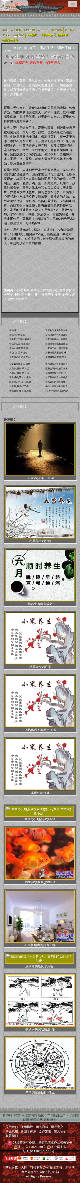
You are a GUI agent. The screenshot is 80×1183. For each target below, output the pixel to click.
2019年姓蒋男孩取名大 (56, 390)
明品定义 (57, 1127)
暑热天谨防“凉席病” (18, 348)
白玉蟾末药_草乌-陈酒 (20, 381)
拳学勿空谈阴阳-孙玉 (40, 1092)
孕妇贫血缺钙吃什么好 (56, 372)
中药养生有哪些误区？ (40, 604)
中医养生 (21, 299)
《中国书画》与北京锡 (56, 348)
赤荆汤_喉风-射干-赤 (19, 372)
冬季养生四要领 (40, 541)
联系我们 (12, 1136)
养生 (37, 294)
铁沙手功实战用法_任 (40, 1029)
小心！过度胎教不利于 (56, 386)
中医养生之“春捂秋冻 (19, 343)
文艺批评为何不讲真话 (56, 334)
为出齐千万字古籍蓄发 (20, 339)
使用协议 (27, 1127)
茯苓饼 (12, 330)
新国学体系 (28, 1131)
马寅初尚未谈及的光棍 (56, 330)
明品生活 (47, 35)
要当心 (66, 294)
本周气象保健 (40, 793)
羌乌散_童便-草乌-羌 (19, 368)
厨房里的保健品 (17, 334)
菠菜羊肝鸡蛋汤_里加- (20, 364)
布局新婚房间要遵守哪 (40, 945)
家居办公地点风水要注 (40, 819)
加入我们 (60, 1131)
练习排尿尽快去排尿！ (56, 364)
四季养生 (23, 290)
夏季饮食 (65, 290)
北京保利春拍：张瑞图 (56, 339)
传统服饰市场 (10, 40)
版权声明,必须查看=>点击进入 (37, 62)
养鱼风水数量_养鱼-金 (40, 882)
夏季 (58, 294)
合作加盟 (45, 1131)
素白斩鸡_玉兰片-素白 (20, 377)
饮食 (11, 299)
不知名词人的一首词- (40, 478)
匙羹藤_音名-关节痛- (19, 386)
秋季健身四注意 (40, 667)
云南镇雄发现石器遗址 (56, 343)
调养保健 (64, 47)
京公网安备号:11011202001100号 (44, 1149)
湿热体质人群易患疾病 (40, 730)
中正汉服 (12, 1131)
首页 (32, 47)
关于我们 (12, 1127)
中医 (17, 294)
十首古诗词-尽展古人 (19, 356)
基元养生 (27, 294)
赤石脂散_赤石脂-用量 (20, 390)
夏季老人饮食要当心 (44, 290)
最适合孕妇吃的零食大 (56, 368)
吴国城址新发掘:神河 (55, 356)
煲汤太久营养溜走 (18, 352)
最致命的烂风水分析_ (40, 966)
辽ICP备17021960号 (32, 1147)
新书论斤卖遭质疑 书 (55, 352)
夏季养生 (48, 294)
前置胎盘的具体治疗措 (56, 377)
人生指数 (32, 35)
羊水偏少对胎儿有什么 (56, 381)
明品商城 (63, 35)
